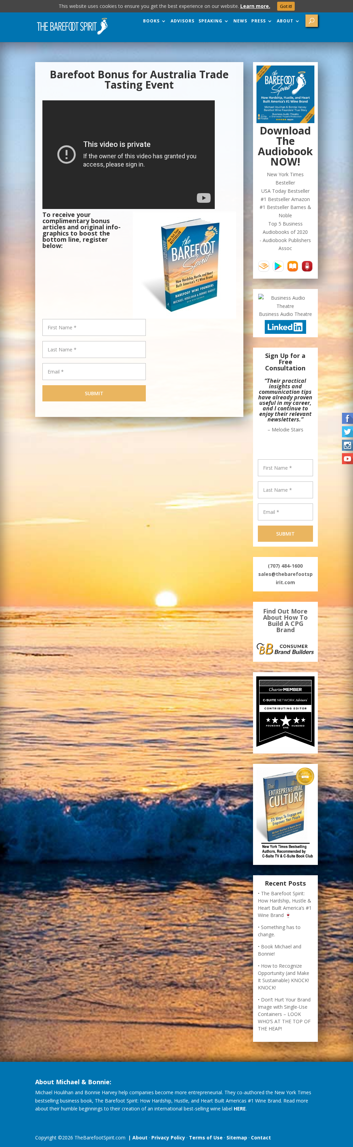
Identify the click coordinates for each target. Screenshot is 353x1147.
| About (136, 1137)
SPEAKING (210, 21)
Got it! (286, 6)
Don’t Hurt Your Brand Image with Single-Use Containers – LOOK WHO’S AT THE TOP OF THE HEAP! (284, 1014)
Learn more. (255, 6)
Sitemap (236, 1137)
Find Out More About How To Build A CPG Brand (285, 620)
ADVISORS (182, 21)
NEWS (240, 21)
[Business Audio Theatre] (285, 306)
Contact (261, 1137)
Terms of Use (206, 1137)
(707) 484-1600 (285, 565)
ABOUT (285, 21)
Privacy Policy (168, 1137)
